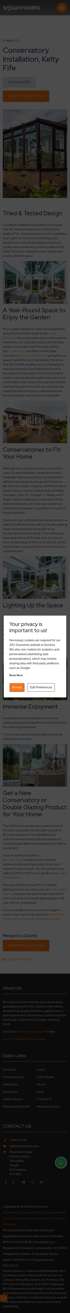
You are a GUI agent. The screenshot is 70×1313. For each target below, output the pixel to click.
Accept (16, 687)
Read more (16, 675)
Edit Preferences (41, 687)
